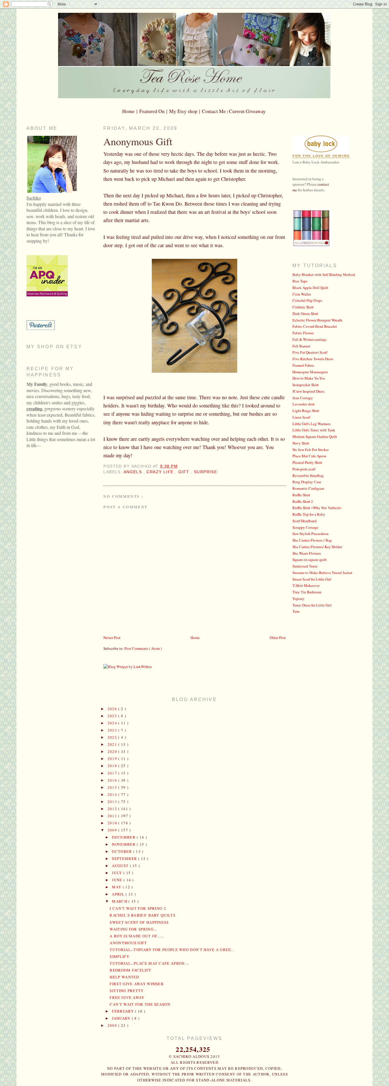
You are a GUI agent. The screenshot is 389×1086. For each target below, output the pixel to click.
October (122, 851)
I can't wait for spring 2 (138, 908)
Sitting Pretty (127, 990)
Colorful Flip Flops (307, 300)
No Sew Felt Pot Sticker (310, 449)
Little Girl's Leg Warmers (311, 423)
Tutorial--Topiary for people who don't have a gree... (172, 949)
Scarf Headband (304, 520)
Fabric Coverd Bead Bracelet (314, 326)
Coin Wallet (301, 294)
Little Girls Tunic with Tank (313, 430)
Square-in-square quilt (309, 559)
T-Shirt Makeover (306, 585)
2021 (113, 744)
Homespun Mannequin (310, 371)
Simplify (119, 956)
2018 (113, 765)
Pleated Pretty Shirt (307, 462)
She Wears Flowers (306, 553)
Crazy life (160, 472)
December (124, 837)
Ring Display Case (306, 481)
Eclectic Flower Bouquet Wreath (317, 320)
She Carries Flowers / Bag (312, 540)
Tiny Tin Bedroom (306, 592)
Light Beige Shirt (305, 410)
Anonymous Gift (137, 141)
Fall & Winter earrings (309, 339)
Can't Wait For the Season (140, 1004)
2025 (113, 715)
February (123, 1011)
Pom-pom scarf (303, 469)
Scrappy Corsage (305, 527)
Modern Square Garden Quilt (314, 436)
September (125, 858)
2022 (113, 737)
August (121, 865)
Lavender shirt (303, 404)
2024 (113, 723)
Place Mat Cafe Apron (309, 455)
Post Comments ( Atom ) (143, 648)
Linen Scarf (301, 417)
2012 (113, 808)
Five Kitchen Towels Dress (312, 358)
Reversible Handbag (308, 475)
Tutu (296, 611)
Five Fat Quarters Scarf (309, 352)
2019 (113, 758)
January (122, 1018)
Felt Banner (301, 346)
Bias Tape (300, 281)
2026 (113, 708)
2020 (113, 751)
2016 (113, 780)
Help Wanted (124, 977)
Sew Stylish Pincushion (310, 533)
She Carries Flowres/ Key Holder (317, 546)
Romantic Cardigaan (308, 488)
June (118, 879)
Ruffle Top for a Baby (308, 514)
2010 (113, 822)
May (117, 887)
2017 (113, 773)
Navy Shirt (300, 443)
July (117, 872)
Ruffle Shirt (301, 494)
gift (184, 472)
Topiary (298, 598)
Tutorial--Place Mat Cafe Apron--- (149, 963)
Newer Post (111, 637)
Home (195, 637)
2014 (113, 794)
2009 (113, 830)
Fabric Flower (303, 332)
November (124, 844)
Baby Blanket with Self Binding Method (323, 274)
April (119, 894)
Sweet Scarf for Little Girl (311, 579)
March (120, 901)
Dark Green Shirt (305, 313)
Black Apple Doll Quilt (310, 287)
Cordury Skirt (303, 307)
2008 (113, 1025)
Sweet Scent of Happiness (139, 922)
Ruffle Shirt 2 (302, 501)
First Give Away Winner (137, 983)
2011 (113, 815)
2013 (113, 801)
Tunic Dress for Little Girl (311, 605)
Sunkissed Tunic (305, 566)
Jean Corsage (302, 397)
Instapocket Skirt (305, 384)
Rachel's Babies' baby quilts (142, 915)
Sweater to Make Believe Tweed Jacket (322, 572)
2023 (113, 730)
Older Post (278, 637)
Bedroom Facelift (130, 970)
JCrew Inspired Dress (308, 391)
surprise (205, 472)
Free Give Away (127, 997)
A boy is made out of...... (137, 936)
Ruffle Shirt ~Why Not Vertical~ (317, 507)
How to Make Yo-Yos (308, 378)
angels (134, 472)
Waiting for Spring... (133, 929)
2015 (113, 787)
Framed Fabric (303, 365)
